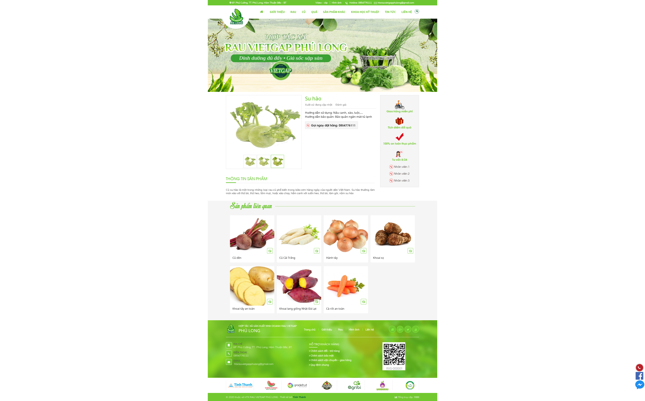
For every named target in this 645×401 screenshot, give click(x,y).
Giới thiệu (326, 329)
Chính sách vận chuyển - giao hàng (331, 360)
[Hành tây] (346, 235)
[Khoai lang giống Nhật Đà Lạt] (299, 286)
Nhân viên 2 (402, 173)
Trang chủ (261, 11)
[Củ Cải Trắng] (299, 235)
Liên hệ (370, 329)
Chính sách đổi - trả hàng (325, 350)
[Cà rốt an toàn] (346, 286)
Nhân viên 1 (402, 166)
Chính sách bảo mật (322, 355)
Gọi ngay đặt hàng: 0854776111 (333, 125)
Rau (340, 329)
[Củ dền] (252, 235)
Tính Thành (299, 397)
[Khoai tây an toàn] (252, 286)
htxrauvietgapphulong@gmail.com (396, 2)
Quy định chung (320, 364)
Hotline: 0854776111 (360, 2)
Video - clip (321, 2)
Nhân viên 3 (402, 180)
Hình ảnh (336, 2)
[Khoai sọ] (393, 235)
